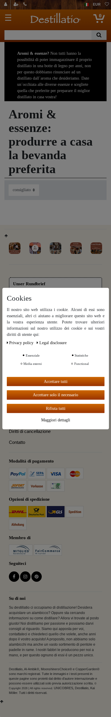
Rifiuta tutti (55, 408)
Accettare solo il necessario (55, 395)
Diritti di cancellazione (30, 431)
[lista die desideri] (107, 4)
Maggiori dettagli (55, 420)
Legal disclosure (53, 342)
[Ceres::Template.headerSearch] (99, 35)
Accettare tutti (55, 381)
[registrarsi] (17, 4)
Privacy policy (22, 342)
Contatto (17, 442)
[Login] (6, 4)
